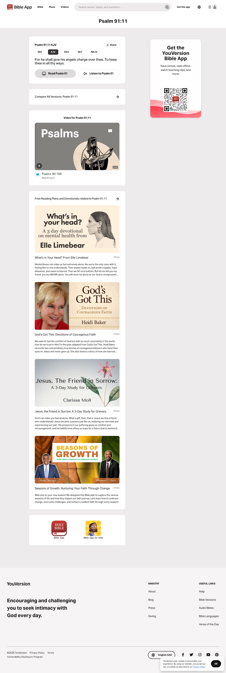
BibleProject (48, 177)
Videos (65, 6)
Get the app (183, 6)
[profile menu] (212, 7)
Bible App (59, 537)
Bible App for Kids (93, 537)
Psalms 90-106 (55, 174)
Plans (52, 6)
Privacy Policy (37, 652)
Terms (50, 652)
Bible (40, 6)
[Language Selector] (199, 7)
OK (216, 663)
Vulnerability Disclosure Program (25, 656)
